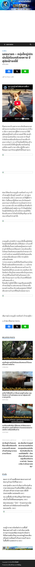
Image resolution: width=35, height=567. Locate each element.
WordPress (12, 565)
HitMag (19, 565)
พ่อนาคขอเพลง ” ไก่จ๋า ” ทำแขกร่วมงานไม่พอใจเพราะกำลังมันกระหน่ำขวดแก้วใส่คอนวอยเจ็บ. (17, 505)
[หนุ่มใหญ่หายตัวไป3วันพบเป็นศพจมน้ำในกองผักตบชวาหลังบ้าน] (17, 351)
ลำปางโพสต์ (15, 562)
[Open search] (30, 44)
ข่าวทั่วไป (4, 51)
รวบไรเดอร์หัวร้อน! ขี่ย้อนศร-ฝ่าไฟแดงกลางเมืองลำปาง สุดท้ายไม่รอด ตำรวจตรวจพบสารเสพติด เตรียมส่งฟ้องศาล (17, 428)
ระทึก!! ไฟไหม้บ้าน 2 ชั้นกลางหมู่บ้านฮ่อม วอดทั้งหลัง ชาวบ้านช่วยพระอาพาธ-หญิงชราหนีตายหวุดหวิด (17, 395)
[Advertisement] (17, 30)
